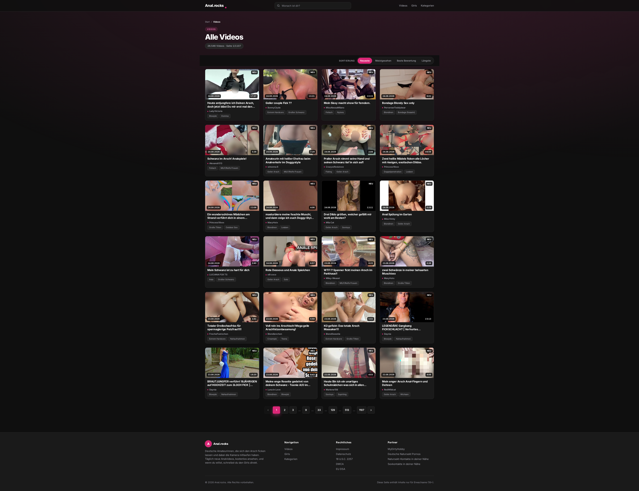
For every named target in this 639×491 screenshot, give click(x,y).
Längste (426, 60)
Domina (225, 116)
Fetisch (329, 112)
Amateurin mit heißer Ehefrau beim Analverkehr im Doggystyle (288, 160)
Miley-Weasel (333, 278)
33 (319, 410)
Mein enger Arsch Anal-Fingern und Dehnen (405, 383)
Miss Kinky (389, 218)
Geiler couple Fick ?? (279, 103)
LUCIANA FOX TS (218, 274)
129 (333, 410)
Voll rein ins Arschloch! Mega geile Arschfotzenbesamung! (287, 327)
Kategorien (427, 5)
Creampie (272, 339)
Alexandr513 (215, 163)
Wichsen (404, 394)
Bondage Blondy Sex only (398, 103)
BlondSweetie (333, 334)
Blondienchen (275, 334)
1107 (361, 410)
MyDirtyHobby (403, 449)
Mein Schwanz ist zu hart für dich (228, 270)
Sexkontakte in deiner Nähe (404, 464)
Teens (284, 339)
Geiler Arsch (273, 171)
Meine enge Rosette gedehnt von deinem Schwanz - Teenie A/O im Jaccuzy (287, 383)
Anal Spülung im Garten (397, 214)
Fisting (329, 171)
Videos (403, 5)
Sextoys (346, 227)
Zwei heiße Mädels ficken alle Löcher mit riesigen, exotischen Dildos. (405, 160)
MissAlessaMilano (335, 107)
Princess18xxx (391, 166)
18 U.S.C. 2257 (344, 459)
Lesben (409, 171)
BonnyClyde (274, 107)
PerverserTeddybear (395, 107)
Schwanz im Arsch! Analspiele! (226, 158)
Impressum (342, 449)
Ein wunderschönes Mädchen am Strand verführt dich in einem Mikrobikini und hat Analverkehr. (228, 216)
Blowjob (213, 116)
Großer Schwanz (296, 112)
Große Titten (215, 227)
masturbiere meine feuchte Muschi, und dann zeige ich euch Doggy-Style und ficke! (289, 216)
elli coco (272, 274)
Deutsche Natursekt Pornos (404, 454)
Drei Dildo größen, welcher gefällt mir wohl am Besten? (348, 216)
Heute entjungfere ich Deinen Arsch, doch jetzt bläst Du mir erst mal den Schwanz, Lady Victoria (230, 104)
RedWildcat (390, 389)
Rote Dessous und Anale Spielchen (288, 270)
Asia (211, 279)
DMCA (340, 464)
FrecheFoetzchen (218, 334)
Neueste (365, 60)
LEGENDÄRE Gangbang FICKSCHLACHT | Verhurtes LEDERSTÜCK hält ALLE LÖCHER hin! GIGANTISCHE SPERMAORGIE (405, 327)
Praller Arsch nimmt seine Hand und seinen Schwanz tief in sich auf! (346, 160)
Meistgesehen (383, 60)
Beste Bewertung (406, 60)
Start (207, 21)
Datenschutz (343, 454)
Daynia (387, 334)
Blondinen (388, 112)
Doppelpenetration (392, 171)
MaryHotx (273, 222)
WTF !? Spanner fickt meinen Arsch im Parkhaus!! (348, 271)
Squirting (342, 394)
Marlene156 (332, 389)
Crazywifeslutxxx (335, 166)
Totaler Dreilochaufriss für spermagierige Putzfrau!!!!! (224, 327)
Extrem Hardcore (275, 112)
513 (347, 410)
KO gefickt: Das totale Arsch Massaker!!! (341, 327)
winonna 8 (273, 166)
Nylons (340, 112)
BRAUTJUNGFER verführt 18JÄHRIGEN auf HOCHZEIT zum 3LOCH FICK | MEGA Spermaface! (232, 383)
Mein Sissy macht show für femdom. (347, 103)
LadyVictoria (215, 111)
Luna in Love (274, 389)
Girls (414, 5)
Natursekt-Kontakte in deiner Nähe (408, 459)
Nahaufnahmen (237, 339)
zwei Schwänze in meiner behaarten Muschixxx (405, 271)
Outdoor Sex (232, 227)
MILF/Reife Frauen (229, 168)
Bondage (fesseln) (406, 112)
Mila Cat (330, 222)
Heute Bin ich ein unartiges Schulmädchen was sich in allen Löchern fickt (344, 383)
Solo (286, 279)
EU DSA (340, 469)
